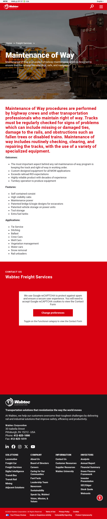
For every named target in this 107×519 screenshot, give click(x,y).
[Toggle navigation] (101, 6)
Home (9, 43)
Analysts (85, 459)
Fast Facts (36, 478)
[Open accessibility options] (100, 498)
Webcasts (85, 493)
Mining (8, 483)
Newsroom (36, 486)
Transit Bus (11, 475)
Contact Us (61, 459)
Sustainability (37, 490)
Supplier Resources (65, 467)
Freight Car (11, 463)
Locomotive (11, 459)
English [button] (100, 1)
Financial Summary (90, 467)
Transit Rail (11, 479)
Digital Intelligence (14, 471)
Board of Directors (40, 463)
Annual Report (88, 463)
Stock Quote (87, 489)
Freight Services (24, 43)
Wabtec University (65, 471)
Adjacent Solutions (14, 487)
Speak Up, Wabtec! (40, 494)
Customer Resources (66, 463)
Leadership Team (39, 482)
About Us (35, 459)
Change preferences (53, 312)
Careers (34, 467)
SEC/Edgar (86, 485)
